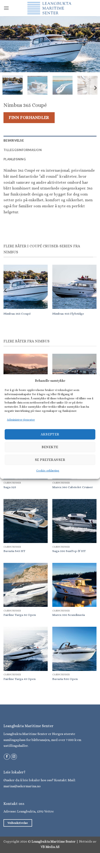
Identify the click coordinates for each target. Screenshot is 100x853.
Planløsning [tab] (14, 159)
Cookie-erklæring (47, 470)
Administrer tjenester (21, 419)
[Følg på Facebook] (7, 757)
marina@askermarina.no (22, 786)
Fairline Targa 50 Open (19, 615)
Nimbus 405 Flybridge (68, 313)
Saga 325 (9, 487)
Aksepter (50, 434)
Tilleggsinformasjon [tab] (22, 150)
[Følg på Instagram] (14, 757)
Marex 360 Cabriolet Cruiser (72, 487)
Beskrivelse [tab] (13, 140)
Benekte (50, 447)
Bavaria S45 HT (14, 551)
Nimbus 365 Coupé (17, 313)
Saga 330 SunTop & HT (69, 551)
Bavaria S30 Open (65, 679)
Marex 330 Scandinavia (68, 615)
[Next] (92, 44)
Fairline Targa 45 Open (19, 679)
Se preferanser (50, 460)
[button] (6, 8)
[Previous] (8, 44)
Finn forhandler (29, 117)
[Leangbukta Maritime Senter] (50, 8)
